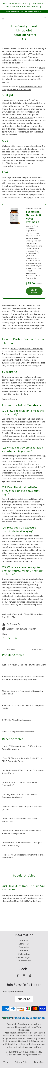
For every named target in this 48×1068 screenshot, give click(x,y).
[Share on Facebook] (3, 638)
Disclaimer (39, 1062)
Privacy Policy (22, 1062)
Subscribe (24, 999)
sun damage (21, 628)
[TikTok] (30, 975)
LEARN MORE (34, 291)
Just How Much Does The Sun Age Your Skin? (24, 664)
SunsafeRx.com (9, 399)
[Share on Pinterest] (16, 638)
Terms (6, 1062)
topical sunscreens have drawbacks (22, 357)
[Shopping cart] (45, 19)
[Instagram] (24, 975)
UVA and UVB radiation (21, 117)
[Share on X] (10, 638)
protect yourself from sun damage (26, 348)
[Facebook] (18, 975)
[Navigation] (3, 19)
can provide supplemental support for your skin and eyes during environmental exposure (23, 380)
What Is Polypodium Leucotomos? (18, 731)
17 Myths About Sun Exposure (16, 720)
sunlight (32, 628)
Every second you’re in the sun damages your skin (23, 69)
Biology (10, 628)
